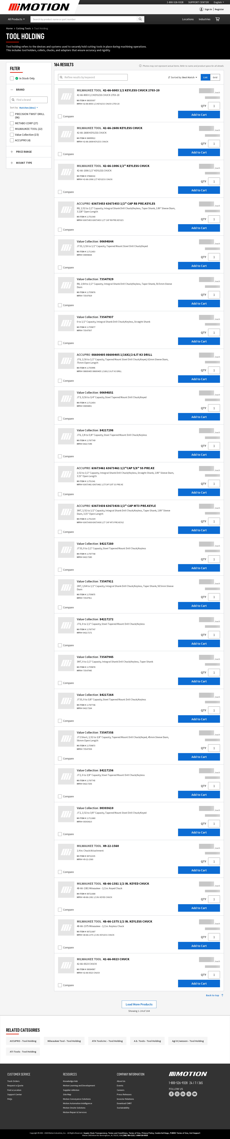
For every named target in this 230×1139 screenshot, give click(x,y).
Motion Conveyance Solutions (77, 1099)
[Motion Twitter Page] (188, 1093)
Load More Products (139, 1004)
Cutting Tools (23, 28)
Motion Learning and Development (79, 1085)
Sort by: (14, 107)
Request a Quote (15, 1085)
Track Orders (13, 1081)
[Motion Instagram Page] (177, 1093)
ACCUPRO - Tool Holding (23, 1040)
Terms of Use (134, 1133)
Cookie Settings (162, 1133)
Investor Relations (125, 1099)
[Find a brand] (13, 100)
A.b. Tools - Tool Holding (147, 1040)
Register (219, 9)
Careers (120, 1090)
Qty (203, 106)
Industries (204, 19)
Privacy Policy (148, 1133)
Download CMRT (124, 1103)
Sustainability (123, 1107)
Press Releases (124, 1094)
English (218, 2)
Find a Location (14, 1090)
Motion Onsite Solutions (74, 1107)
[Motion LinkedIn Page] (182, 1093)
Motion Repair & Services (75, 1112)
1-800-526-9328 (175, 2)
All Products (15, 19)
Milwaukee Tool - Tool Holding (64, 1040)
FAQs (9, 1099)
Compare (68, 116)
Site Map (67, 1094)
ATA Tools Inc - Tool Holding (107, 1040)
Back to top (212, 995)
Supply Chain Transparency (95, 1133)
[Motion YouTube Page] (194, 1093)
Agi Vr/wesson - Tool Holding (188, 1040)
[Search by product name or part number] (140, 19)
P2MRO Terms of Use (179, 1133)
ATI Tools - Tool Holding (23, 1051)
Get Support (194, 1133)
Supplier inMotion (71, 1090)
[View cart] (218, 19)
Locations (188, 19)
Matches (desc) (27, 107)
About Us (121, 1081)
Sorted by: (176, 77)
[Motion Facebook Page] (171, 1093)
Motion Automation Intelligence (77, 1103)
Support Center (198, 2)
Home (9, 28)
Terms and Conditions (118, 1133)
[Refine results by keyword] (61, 77)
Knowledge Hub (70, 1081)
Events (120, 1085)
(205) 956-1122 (129, 1135)
